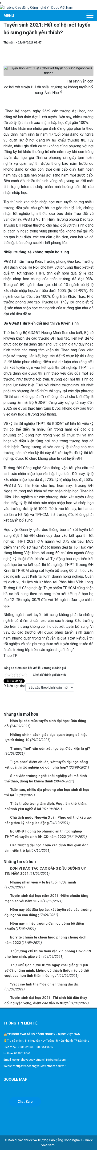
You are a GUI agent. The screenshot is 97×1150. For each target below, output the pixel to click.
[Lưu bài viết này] (91, 57)
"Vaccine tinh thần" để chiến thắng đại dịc (44, 984)
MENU (9, 15)
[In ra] (91, 52)
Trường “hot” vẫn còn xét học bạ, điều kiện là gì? (50, 748)
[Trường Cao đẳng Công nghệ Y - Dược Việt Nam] (36, 7)
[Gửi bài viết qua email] (91, 47)
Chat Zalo (25, 1101)
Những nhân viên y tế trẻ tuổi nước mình (43, 882)
